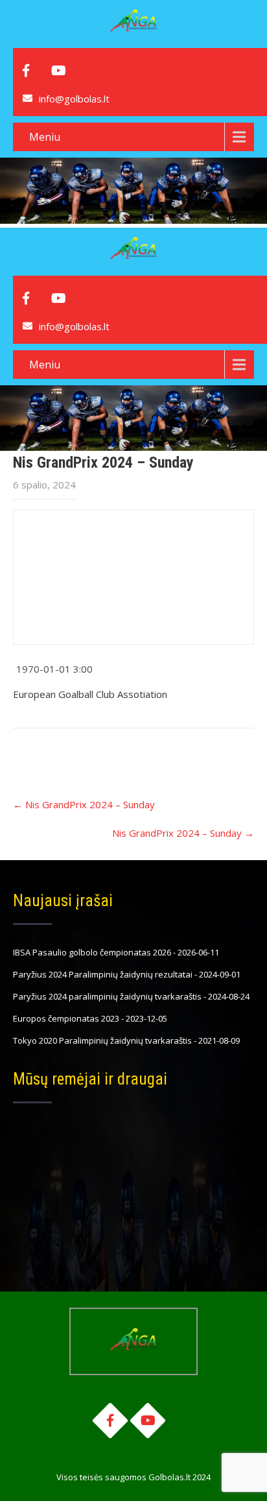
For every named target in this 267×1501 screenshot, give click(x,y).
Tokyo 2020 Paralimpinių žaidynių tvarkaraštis (102, 1040)
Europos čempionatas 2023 (66, 1018)
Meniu (44, 137)
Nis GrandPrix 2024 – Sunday (84, 804)
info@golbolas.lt (74, 98)
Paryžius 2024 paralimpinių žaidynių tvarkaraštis (107, 996)
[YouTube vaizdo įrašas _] (133, 577)
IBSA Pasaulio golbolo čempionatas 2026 (92, 952)
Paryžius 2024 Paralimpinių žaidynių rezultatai (102, 974)
